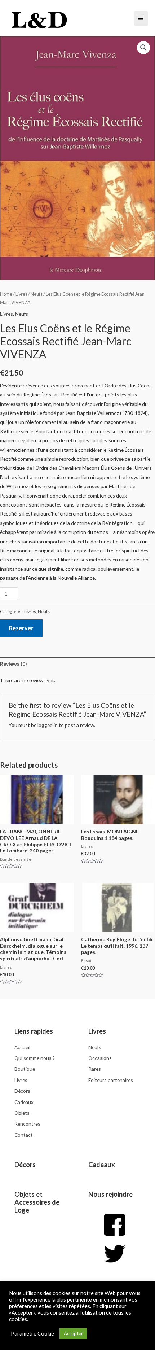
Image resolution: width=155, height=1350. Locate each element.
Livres (21, 294)
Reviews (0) (13, 664)
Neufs (37, 294)
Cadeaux (101, 1165)
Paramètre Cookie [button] (32, 1334)
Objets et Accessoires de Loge (36, 1202)
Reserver (21, 627)
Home (6, 294)
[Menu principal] (141, 18)
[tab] (77, 664)
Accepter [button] (73, 1333)
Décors (25, 1165)
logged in (47, 725)
